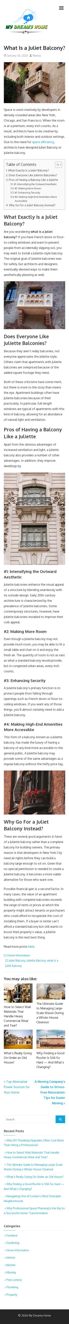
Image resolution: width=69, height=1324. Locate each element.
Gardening (13, 1242)
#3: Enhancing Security (27, 192)
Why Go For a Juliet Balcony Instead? (32, 205)
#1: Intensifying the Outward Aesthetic (35, 184)
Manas (36, 55)
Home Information (18, 955)
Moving (11, 1272)
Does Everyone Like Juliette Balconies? (33, 175)
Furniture (12, 1235)
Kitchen (11, 1265)
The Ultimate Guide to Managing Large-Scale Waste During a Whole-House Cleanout (50, 1013)
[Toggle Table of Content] (56, 164)
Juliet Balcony (17, 960)
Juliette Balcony (36, 960)
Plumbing (12, 1287)
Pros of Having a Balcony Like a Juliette (33, 179)
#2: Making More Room (28, 188)
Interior (11, 1257)
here (31, 946)
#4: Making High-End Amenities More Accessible (36, 198)
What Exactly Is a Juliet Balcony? (28, 170)
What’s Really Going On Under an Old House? (18, 1057)
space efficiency (43, 142)
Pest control (14, 1279)
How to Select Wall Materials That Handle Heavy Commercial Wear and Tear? (17, 1016)
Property (12, 1294)
